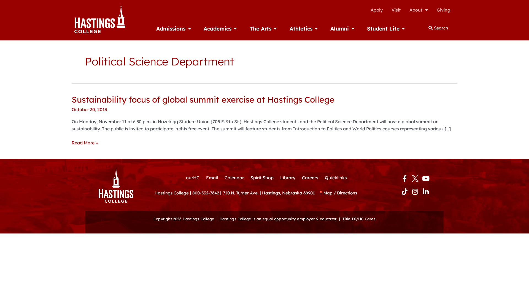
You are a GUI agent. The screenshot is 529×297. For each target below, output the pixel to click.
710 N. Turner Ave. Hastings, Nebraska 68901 (270, 193)
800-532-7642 (205, 193)
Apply (377, 10)
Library (287, 177)
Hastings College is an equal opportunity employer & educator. (278, 218)
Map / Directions (340, 193)
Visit (396, 10)
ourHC (192, 177)
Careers (310, 177)
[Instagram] (415, 191)
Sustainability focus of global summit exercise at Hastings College (203, 99)
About (415, 10)
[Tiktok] (404, 191)
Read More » (85, 142)
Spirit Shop (262, 177)
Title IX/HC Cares (359, 218)
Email (212, 177)
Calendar (234, 177)
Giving (443, 10)
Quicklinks (336, 177)
